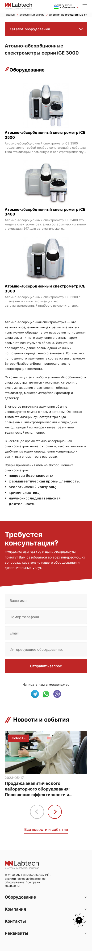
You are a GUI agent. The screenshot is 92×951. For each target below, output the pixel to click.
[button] (55, 812)
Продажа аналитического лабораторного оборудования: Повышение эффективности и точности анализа (37, 789)
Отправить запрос (46, 666)
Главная (10, 14)
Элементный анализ (32, 14)
